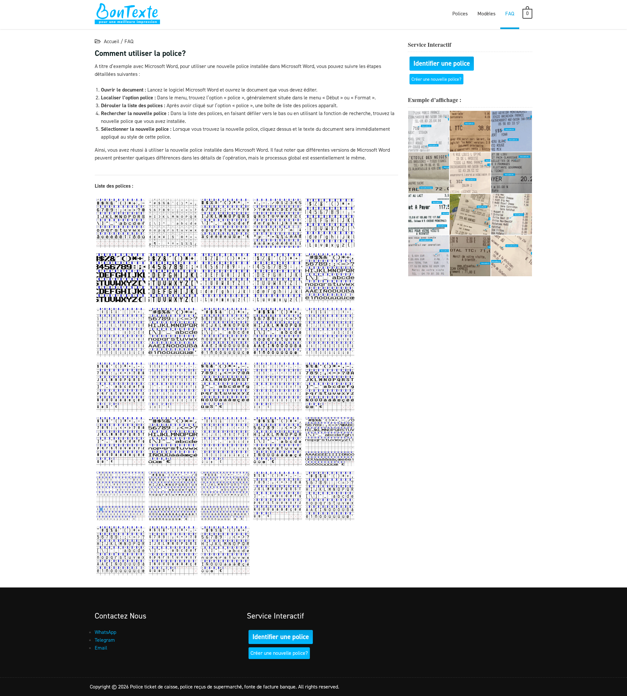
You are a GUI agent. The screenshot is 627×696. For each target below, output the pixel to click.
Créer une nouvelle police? (436, 79)
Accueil (111, 41)
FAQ (509, 13)
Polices (460, 13)
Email (101, 647)
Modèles (486, 13)
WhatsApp (105, 632)
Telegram (105, 640)
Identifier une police (441, 63)
